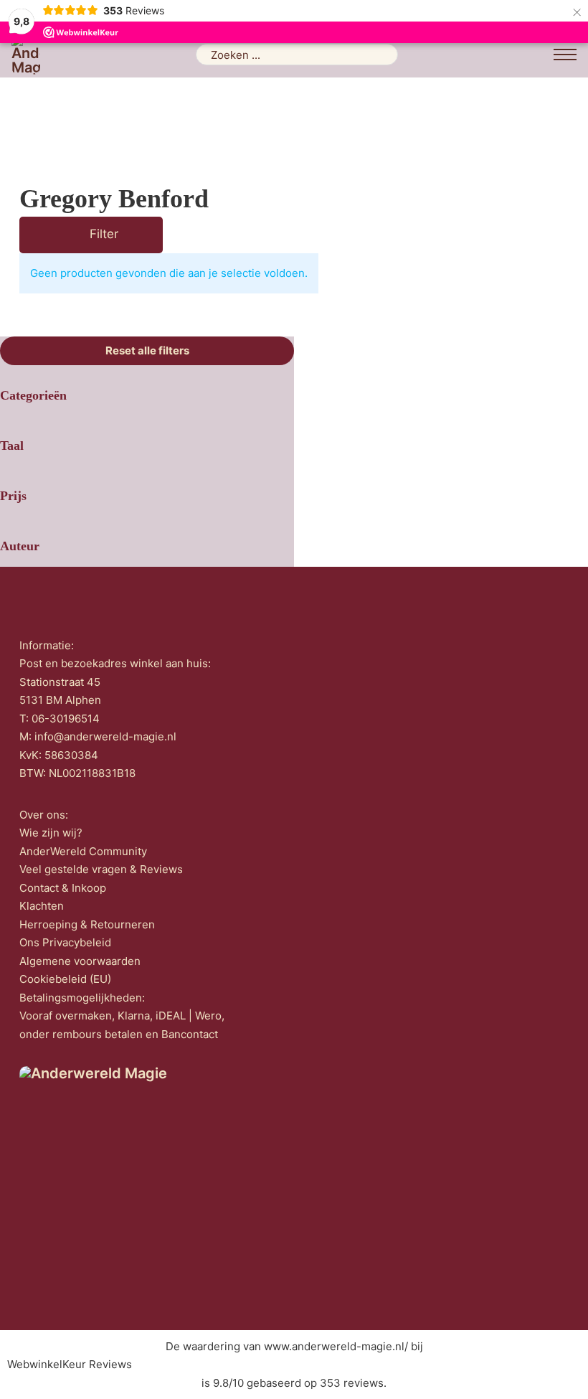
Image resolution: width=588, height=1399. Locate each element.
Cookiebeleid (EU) (65, 979)
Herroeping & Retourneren (87, 924)
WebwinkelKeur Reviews (69, 1364)
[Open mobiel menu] (565, 54)
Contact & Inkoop (62, 888)
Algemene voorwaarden (80, 961)
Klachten (41, 906)
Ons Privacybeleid (65, 942)
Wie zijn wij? (50, 832)
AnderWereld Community (83, 851)
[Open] (70, 234)
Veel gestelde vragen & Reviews (101, 869)
